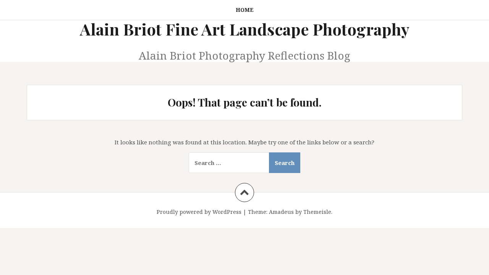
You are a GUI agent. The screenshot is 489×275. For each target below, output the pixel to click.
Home (245, 9)
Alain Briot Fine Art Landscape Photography (245, 29)
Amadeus (281, 211)
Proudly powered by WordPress (199, 211)
